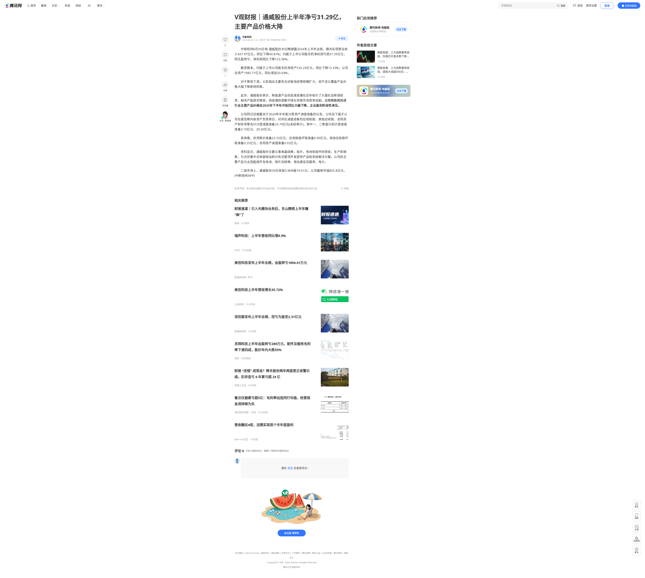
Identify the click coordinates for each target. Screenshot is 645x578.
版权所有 (296, 567)
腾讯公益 (316, 553)
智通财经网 (240, 277)
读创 (236, 358)
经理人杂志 (240, 385)
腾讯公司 (287, 567)
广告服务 (296, 553)
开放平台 (286, 553)
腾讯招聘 (306, 553)
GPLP (237, 250)
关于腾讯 (239, 553)
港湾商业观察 (241, 412)
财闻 (236, 223)
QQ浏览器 (327, 553)
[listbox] (291, 320)
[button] (401, 29)
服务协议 (265, 553)
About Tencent (252, 553)
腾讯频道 (338, 553)
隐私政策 (275, 553)
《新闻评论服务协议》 (280, 450)
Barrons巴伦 (241, 439)
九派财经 (239, 304)
